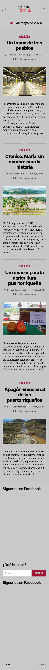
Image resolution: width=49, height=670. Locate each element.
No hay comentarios (26, 59)
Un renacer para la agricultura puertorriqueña (24, 278)
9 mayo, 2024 (37, 55)
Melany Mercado (18, 407)
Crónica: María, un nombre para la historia (24, 162)
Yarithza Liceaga (18, 290)
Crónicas (24, 36)
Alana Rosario (18, 55)
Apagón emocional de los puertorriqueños (24, 395)
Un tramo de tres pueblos (24, 45)
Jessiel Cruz (18, 174)
